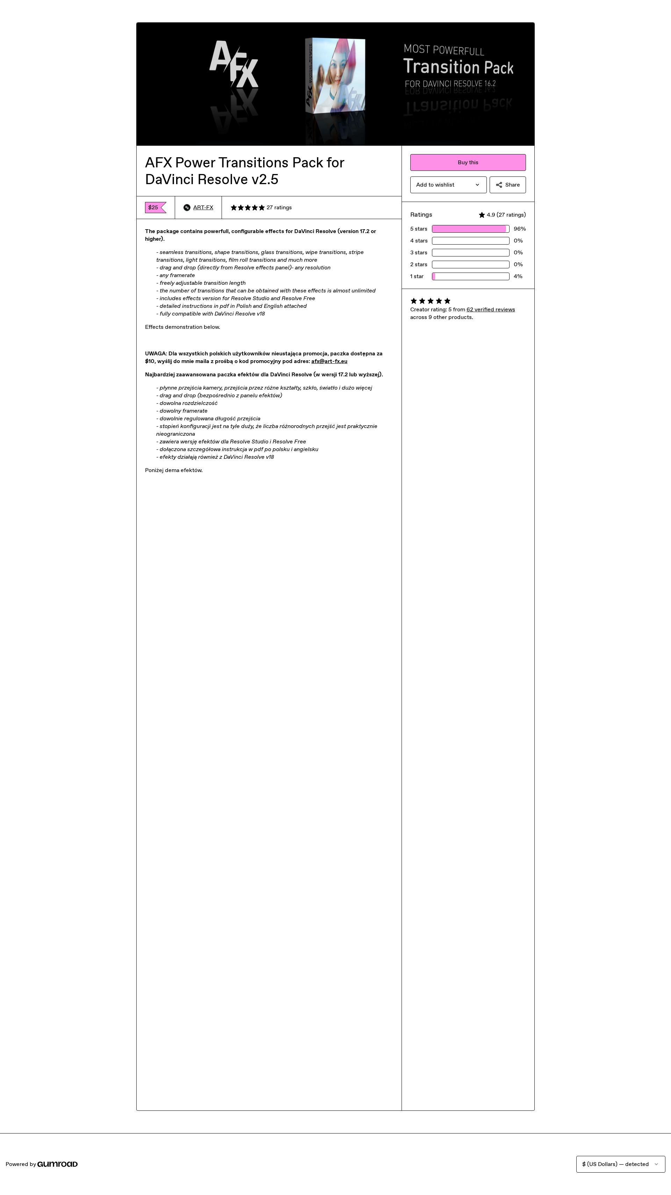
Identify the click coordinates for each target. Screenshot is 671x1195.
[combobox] (448, 184)
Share (512, 184)
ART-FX (203, 207)
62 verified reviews (491, 309)
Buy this (468, 162)
